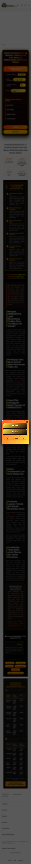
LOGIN (15, 432)
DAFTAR (15, 426)
